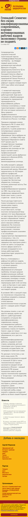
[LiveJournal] (24, 48)
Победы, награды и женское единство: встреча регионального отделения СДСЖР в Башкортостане (14, 406)
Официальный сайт (7, 448)
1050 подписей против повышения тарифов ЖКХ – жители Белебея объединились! (14, 412)
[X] (22, 48)
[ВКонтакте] (15, 48)
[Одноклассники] (18, 48)
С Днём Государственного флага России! (13, 417)
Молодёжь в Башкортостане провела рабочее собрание (12, 429)
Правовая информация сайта (9, 510)
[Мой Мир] (20, 48)
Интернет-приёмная (8, 450)
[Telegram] (26, 48)
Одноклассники (6, 459)
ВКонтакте (5, 457)
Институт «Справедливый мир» (11, 486)
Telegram (5, 451)
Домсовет (5, 496)
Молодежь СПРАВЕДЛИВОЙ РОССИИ (10, 490)
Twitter (4, 455)
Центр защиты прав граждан (11, 488)
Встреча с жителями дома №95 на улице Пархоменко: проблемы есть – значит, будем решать (14, 423)
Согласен (14, 514)
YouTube (4, 476)
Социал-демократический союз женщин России (11, 494)
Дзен (3, 453)
